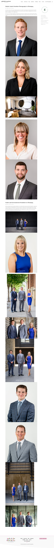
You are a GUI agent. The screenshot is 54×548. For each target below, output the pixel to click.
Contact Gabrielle (43, 15)
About (40, 1)
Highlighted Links (43, 24)
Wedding (36, 1)
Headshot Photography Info (44, 20)
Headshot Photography (11, 8)
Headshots (32, 1)
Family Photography (43, 16)
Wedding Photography (44, 21)
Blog (29, 1)
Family (22, 1)
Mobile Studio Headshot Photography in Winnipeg (19, 6)
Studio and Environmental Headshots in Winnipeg (19, 202)
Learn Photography (48, 1)
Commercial (25, 1)
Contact (43, 1)
